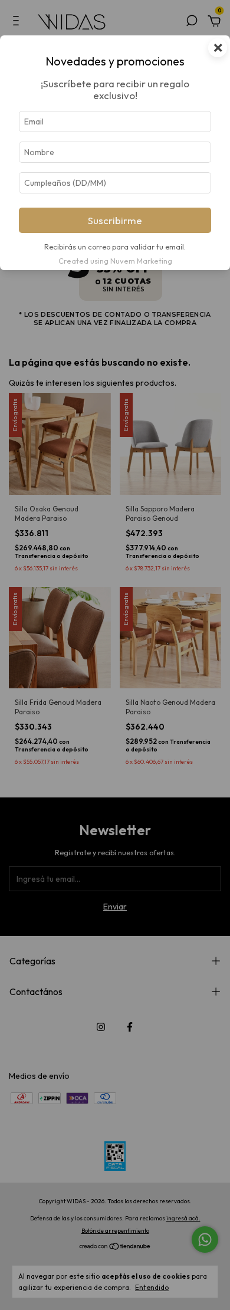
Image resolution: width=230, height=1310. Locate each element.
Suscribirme (115, 220)
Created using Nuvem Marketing (115, 260)
